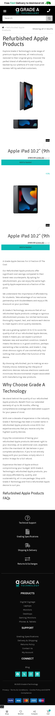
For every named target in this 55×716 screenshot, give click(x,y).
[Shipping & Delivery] (27, 545)
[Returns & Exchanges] (27, 559)
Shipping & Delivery (27, 550)
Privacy (5, 690)
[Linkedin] (37, 674)
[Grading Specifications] (27, 531)
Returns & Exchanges (27, 564)
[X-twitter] (24, 674)
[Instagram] (30, 674)
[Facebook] (17, 674)
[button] (4, 11)
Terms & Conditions (19, 690)
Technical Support (27, 523)
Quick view (47, 145)
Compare (41, 145)
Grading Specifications (27, 536)
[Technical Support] (27, 518)
